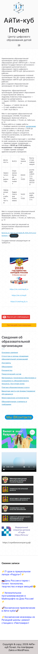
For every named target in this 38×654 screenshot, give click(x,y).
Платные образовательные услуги (15, 387)
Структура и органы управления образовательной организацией (15, 357)
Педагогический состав (11, 374)
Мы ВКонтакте (19, 417)
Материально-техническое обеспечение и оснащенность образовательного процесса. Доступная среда (19, 381)
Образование (7, 367)
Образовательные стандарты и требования (14, 403)
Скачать (14, 235)
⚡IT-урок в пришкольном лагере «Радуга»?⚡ (16, 573)
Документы (6, 363)
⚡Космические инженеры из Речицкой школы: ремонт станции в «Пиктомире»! (18, 620)
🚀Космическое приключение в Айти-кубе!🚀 (18, 609)
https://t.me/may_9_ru (19, 302)
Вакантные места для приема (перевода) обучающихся (18, 392)
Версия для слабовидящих (17, 317)
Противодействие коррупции (19, 325)
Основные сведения (10, 352)
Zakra (12, 650)
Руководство (7, 370)
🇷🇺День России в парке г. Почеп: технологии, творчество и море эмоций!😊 (19, 583)
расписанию (31, 126)
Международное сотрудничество (15, 398)
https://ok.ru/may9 (19, 295)
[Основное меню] (19, 45)
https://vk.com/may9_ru (19, 289)
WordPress (23, 650)
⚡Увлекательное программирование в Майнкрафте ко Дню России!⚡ (18, 597)
